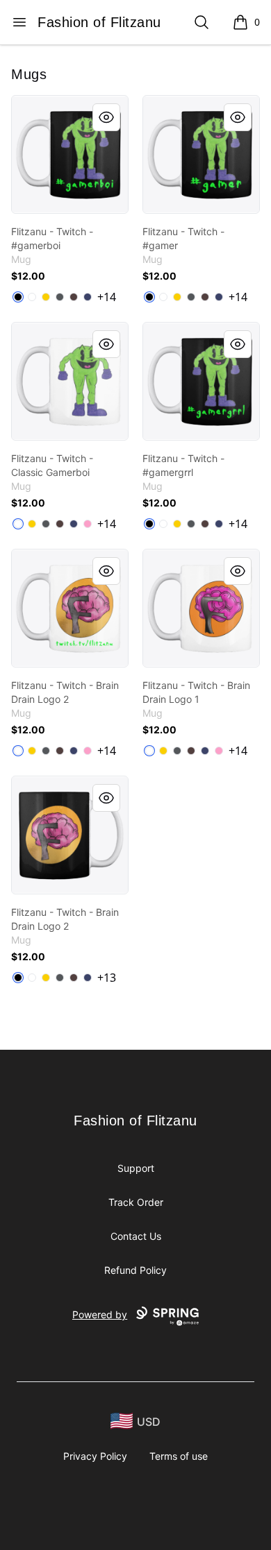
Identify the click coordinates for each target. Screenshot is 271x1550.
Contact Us (135, 1236)
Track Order (135, 1202)
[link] (70, 154)
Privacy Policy (95, 1456)
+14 (106, 297)
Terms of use (178, 1456)
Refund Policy (135, 1270)
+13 (106, 977)
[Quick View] (106, 117)
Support (135, 1168)
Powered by (99, 1314)
